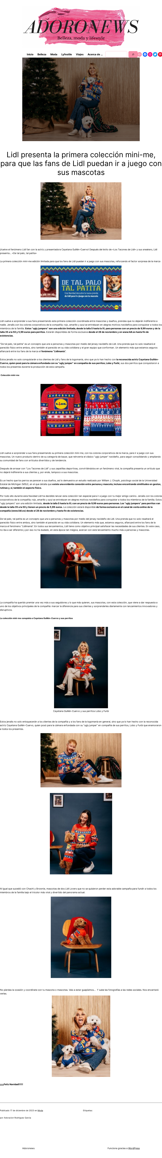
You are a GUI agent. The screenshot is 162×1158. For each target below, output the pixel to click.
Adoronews (28, 1148)
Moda (40, 1110)
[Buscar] (133, 54)
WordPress (134, 1148)
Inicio (30, 54)
